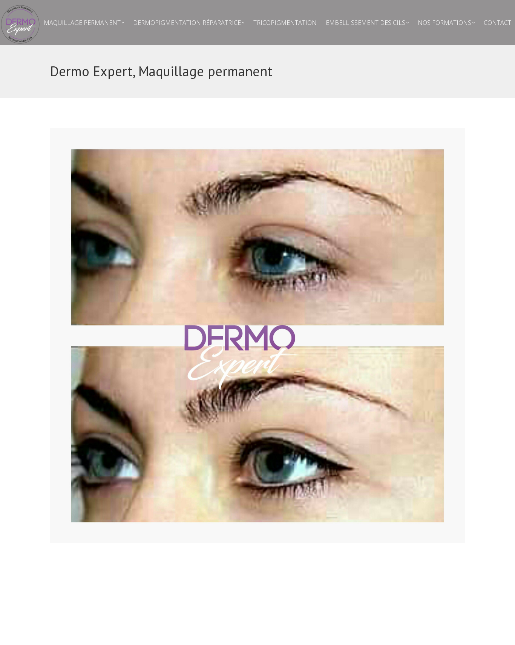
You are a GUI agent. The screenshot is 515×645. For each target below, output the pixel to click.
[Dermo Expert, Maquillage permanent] (257, 335)
